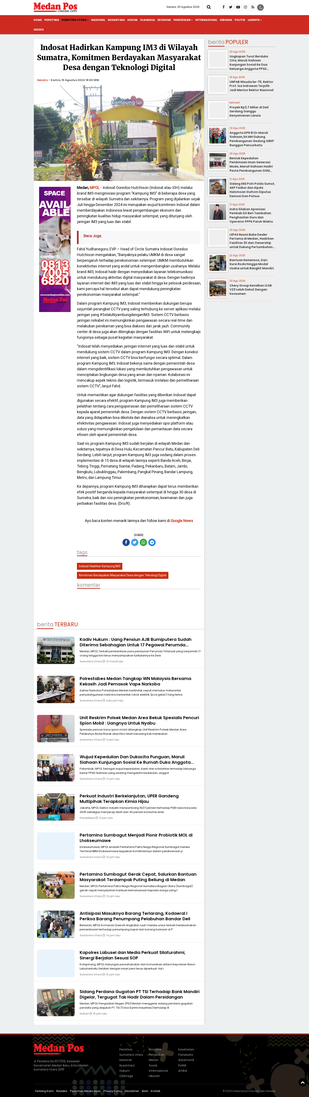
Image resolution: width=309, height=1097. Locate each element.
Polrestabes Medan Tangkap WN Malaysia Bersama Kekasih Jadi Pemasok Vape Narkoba (135, 681)
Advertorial (186, 1060)
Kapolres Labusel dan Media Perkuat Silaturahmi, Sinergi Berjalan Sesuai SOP (132, 955)
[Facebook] (223, 7)
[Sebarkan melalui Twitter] (135, 542)
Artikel (182, 1071)
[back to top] (302, 1082)
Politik (240, 20)
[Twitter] (231, 7)
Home (38, 20)
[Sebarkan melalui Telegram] (152, 542)
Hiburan (226, 20)
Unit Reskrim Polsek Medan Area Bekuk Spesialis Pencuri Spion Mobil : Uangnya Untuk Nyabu (139, 720)
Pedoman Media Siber (85, 1091)
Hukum (132, 20)
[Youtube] (238, 7)
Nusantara (116, 20)
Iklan (145, 1091)
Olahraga (147, 20)
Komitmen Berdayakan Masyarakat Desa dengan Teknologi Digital (122, 575)
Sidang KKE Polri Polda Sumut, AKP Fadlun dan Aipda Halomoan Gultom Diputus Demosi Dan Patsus (252, 190)
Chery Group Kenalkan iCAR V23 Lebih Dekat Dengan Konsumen (251, 289)
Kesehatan (186, 1049)
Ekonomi (164, 20)
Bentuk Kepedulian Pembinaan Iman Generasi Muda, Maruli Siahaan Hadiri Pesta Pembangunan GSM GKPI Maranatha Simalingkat (252, 166)
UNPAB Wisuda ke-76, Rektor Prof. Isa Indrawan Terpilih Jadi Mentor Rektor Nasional (251, 86)
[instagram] (245, 7)
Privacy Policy (112, 1091)
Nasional (98, 20)
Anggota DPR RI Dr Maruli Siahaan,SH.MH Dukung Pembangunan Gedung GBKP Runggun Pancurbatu (252, 139)
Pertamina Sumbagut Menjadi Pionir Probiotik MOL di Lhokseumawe (136, 837)
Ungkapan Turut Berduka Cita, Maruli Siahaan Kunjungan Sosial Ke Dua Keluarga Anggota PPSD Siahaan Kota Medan (249, 64)
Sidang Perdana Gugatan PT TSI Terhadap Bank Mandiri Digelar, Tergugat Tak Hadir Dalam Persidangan (139, 994)
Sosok (153, 1065)
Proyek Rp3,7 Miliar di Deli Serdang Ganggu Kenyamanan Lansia (249, 111)
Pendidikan (181, 20)
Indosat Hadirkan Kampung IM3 (99, 566)
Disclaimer (132, 1091)
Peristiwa (51, 20)
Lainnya (254, 20)
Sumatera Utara (74, 20)
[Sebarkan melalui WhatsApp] (143, 542)
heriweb (270, 1091)
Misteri (153, 1060)
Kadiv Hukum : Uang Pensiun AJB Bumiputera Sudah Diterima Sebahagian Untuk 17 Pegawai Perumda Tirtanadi (135, 644)
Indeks (39, 29)
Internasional (206, 20)
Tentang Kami (44, 1091)
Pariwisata (185, 1055)
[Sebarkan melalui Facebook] (126, 542)
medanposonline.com (245, 1091)
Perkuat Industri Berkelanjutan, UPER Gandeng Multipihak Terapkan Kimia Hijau (129, 798)
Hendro (42, 80)
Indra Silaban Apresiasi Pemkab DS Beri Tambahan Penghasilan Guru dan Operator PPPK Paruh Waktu (251, 215)
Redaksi (61, 1091)
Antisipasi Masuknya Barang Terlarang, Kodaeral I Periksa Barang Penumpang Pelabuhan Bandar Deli (135, 916)
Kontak (155, 1091)
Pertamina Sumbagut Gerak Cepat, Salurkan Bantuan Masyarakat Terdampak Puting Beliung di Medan (138, 877)
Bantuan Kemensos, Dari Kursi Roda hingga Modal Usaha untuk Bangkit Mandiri (252, 264)
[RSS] (253, 7)
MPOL (95, 187)
